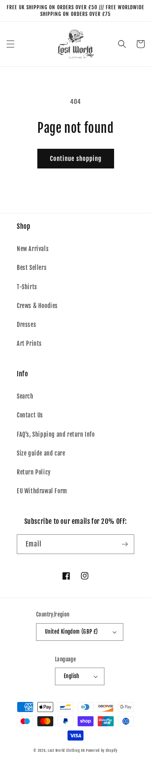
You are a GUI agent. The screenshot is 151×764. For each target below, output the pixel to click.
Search (25, 396)
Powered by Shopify (101, 750)
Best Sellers (32, 267)
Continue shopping (76, 159)
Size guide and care (41, 453)
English (71, 676)
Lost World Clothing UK (66, 750)
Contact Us (30, 415)
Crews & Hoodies (37, 305)
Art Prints (29, 343)
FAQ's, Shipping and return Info (56, 434)
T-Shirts (27, 286)
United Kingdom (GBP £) (71, 631)
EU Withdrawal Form (42, 491)
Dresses (26, 324)
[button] (10, 44)
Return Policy (34, 472)
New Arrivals (33, 248)
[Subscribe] (124, 544)
